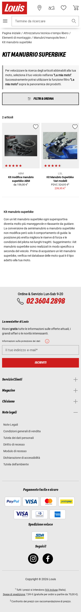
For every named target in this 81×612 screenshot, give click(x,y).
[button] (73, 21)
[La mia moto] (51, 8)
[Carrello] (76, 8)
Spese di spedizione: (14, 594)
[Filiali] (39, 8)
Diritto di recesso (14, 444)
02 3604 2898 (45, 301)
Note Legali (10, 424)
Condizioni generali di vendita (22, 431)
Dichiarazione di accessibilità (21, 457)
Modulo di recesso (15, 451)
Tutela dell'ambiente (16, 464)
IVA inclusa (51, 589)
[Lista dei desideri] (63, 8)
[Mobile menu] (5, 21)
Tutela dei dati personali (18, 438)
